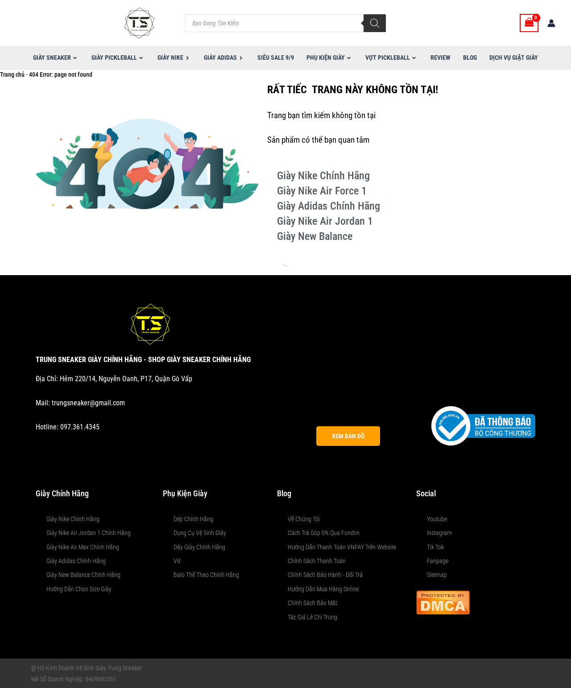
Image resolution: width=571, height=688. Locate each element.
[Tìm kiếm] (375, 23)
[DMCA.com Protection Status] (443, 601)
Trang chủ (12, 74)
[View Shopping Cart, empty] (529, 23)
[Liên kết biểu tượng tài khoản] (551, 23)
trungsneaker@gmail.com (88, 403)
